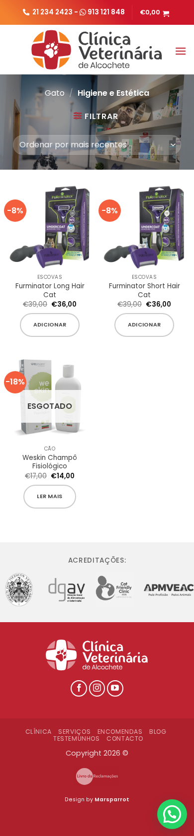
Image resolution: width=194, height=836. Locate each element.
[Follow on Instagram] (97, 688)
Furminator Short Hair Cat (144, 290)
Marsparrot (112, 799)
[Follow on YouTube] (115, 688)
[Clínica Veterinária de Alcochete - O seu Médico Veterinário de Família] (97, 49)
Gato (55, 93)
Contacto (124, 738)
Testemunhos (76, 738)
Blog (157, 731)
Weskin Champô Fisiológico (49, 462)
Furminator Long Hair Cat (50, 290)
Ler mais (50, 496)
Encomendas (120, 731)
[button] (156, 12)
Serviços (74, 731)
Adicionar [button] (50, 324)
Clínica (38, 731)
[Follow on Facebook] (79, 688)
